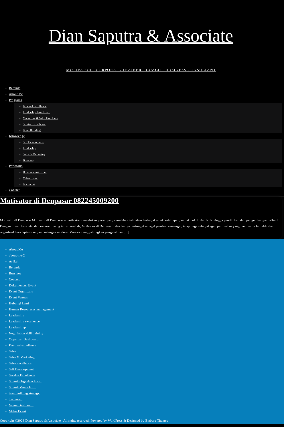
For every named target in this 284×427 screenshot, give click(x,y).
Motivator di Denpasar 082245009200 (59, 201)
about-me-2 (17, 255)
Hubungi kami (19, 303)
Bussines (15, 273)
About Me (16, 249)
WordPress (115, 420)
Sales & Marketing (22, 357)
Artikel (13, 261)
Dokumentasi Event (22, 285)
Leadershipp (17, 327)
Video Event (17, 411)
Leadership (16, 315)
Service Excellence (22, 375)
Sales (12, 351)
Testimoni (15, 399)
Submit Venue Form (22, 387)
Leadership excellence (24, 321)
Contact (14, 279)
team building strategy (24, 393)
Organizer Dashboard (24, 339)
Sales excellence (20, 363)
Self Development (21, 369)
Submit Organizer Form (25, 381)
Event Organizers (21, 291)
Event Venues (18, 297)
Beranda (14, 267)
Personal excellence (22, 345)
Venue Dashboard (21, 405)
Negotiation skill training (26, 333)
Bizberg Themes (156, 420)
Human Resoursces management (31, 309)
